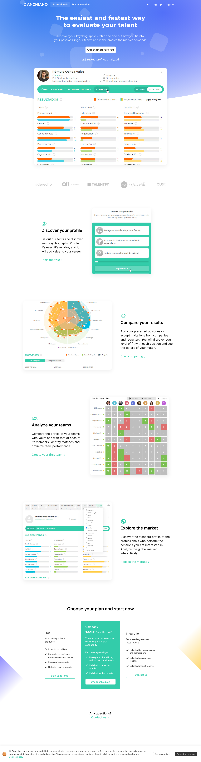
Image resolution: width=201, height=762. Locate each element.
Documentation (81, 4)
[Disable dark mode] (147, 4)
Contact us (141, 674)
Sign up (157, 4)
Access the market (134, 562)
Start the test (50, 260)
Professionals (60, 4)
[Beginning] (35, 4)
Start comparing (132, 356)
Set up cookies (162, 754)
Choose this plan (100, 681)
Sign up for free (59, 675)
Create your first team (47, 454)
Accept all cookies (186, 754)
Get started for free (100, 49)
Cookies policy (16, 757)
